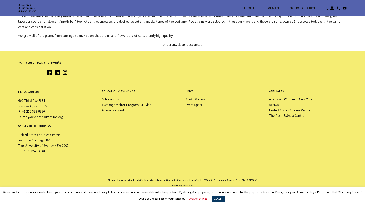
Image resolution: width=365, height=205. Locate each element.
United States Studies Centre (289, 110)
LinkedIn (57, 72)
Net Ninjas (188, 185)
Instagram (65, 72)
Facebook (49, 72)
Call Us (338, 8)
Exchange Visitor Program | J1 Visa (126, 104)
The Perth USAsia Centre (286, 115)
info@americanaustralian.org (42, 117)
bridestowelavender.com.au (182, 44)
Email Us (344, 8)
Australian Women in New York (290, 99)
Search (326, 8)
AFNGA (274, 104)
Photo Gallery (195, 99)
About (249, 8)
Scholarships (302, 8)
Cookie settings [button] (198, 198)
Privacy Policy (107, 192)
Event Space (194, 104)
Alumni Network (113, 110)
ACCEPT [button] (218, 198)
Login (332, 8)
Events (272, 8)
